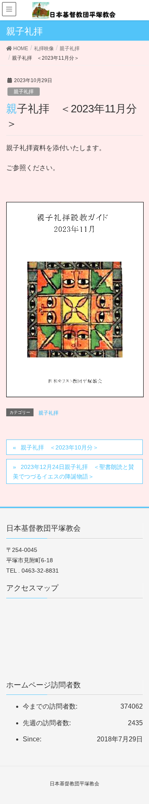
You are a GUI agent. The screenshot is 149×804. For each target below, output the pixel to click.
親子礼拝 (24, 92)
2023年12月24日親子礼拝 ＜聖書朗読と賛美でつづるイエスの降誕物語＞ (73, 472)
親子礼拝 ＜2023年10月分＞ (60, 447)
